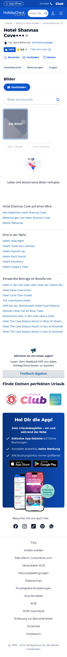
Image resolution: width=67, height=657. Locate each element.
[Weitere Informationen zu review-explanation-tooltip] (49, 49)
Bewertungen (35, 67)
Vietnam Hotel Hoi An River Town (23, 311)
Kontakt (44, 3)
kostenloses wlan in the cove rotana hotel (28, 316)
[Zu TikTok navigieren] (33, 526)
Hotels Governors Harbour (19, 246)
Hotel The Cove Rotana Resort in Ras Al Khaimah (33, 326)
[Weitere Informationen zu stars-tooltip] (26, 35)
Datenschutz (33, 580)
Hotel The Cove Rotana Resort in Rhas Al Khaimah (33, 321)
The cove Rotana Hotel (16, 300)
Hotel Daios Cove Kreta (17, 290)
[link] (53, 13)
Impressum (33, 634)
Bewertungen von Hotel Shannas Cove (26, 217)
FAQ (33, 542)
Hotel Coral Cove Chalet (17, 295)
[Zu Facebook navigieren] (16, 526)
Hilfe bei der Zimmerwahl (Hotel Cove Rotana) (31, 305)
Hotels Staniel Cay (14, 251)
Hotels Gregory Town (15, 267)
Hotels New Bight (13, 241)
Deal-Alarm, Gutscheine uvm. (34, 558)
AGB (33, 603)
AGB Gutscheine (33, 611)
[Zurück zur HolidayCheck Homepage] (14, 13)
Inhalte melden (33, 550)
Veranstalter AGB (33, 565)
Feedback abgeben (33, 373)
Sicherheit (33, 626)
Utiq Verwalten (33, 596)
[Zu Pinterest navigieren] (42, 526)
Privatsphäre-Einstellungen (33, 588)
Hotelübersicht (12, 67)
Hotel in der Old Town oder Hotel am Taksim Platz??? (33, 285)
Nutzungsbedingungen (33, 573)
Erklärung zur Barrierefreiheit (33, 618)
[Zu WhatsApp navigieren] (51, 526)
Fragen (53, 67)
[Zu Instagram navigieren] (25, 526)
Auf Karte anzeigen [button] (42, 42)
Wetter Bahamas (13, 223)
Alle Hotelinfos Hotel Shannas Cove (24, 212)
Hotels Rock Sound (14, 256)
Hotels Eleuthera (13, 261)
